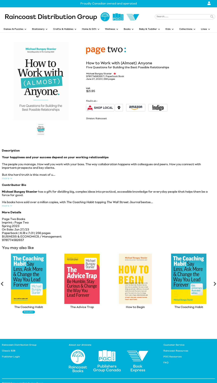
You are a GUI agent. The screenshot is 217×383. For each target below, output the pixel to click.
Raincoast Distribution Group (19, 345)
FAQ (165, 363)
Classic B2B (8, 351)
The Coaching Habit (28, 307)
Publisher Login (11, 357)
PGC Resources (172, 357)
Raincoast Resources (175, 351)
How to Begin (135, 307)
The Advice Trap (82, 307)
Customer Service (173, 345)
